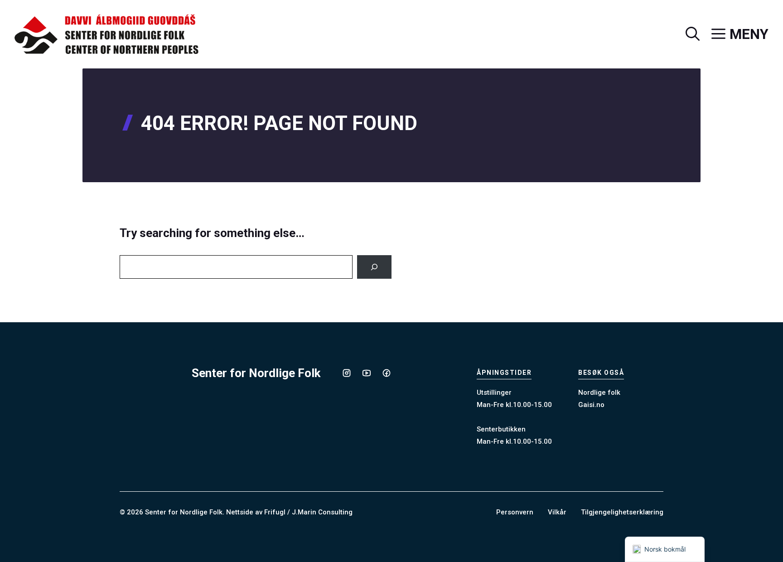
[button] (687, 34)
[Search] (374, 267)
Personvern (514, 512)
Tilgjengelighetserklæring (622, 512)
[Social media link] (346, 373)
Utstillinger (494, 392)
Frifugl (274, 512)
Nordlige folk (599, 392)
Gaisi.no (591, 405)
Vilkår (557, 512)
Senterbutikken (501, 429)
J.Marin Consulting (322, 512)
